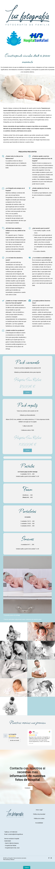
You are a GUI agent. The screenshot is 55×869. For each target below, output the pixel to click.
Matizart (12, 859)
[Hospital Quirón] (41, 631)
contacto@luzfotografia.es (15, 834)
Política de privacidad (39, 814)
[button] (27, 392)
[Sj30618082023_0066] (41, 650)
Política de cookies (39, 818)
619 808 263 (13, 832)
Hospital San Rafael (10, 845)
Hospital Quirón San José (12, 848)
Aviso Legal (39, 810)
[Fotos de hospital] (41, 687)
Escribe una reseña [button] (14, 740)
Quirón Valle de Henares (12, 843)
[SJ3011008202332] (41, 669)
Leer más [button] (31, 743)
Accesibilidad (39, 823)
